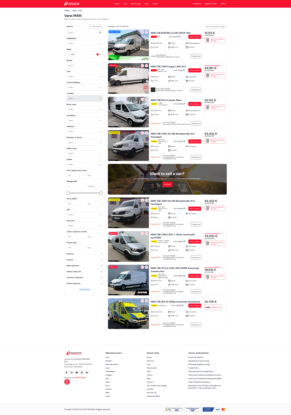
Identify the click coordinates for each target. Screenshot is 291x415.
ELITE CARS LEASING (163, 89)
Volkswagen (110, 371)
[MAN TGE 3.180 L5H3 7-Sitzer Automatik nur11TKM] (128, 246)
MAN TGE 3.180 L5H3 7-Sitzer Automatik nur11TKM (173, 236)
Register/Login (211, 4)
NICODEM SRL (161, 55)
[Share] (142, 32)
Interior (70, 260)
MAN (107, 393)
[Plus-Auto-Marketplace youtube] (76, 372)
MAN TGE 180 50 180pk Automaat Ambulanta (175, 301)
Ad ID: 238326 (178, 104)
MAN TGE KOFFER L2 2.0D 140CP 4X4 (170, 32)
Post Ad (167, 184)
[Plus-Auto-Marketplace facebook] (66, 372)
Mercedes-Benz (112, 364)
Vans (147, 4)
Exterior (70, 254)
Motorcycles (136, 4)
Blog (148, 378)
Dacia (108, 396)
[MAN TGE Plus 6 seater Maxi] (128, 112)
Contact (150, 382)
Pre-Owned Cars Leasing (157, 385)
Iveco (108, 368)
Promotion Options (195, 357)
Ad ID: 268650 (178, 241)
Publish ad (197, 4)
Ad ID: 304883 (176, 305)
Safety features (74, 271)
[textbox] (87, 54)
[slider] (68, 193)
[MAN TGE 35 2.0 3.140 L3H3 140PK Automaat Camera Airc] (128, 280)
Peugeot (109, 375)
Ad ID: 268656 (178, 209)
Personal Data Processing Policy (200, 371)
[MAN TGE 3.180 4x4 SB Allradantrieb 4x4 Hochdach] (128, 146)
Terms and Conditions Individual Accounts (204, 375)
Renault (109, 361)
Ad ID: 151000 (178, 70)
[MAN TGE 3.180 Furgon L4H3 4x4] (128, 78)
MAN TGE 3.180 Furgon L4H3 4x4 (168, 66)
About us (150, 361)
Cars (125, 4)
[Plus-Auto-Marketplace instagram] (71, 372)
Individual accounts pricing (198, 361)
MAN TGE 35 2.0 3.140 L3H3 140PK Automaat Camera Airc (175, 270)
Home (117, 4)
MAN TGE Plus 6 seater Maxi (166, 100)
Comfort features (75, 277)
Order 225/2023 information (199, 382)
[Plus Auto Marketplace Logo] (72, 4)
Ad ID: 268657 (178, 141)
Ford (107, 357)
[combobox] (85, 43)
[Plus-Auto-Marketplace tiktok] (82, 372)
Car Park (150, 389)
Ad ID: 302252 (173, 37)
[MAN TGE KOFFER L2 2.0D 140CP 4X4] (128, 45)
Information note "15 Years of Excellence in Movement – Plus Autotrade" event (204, 386)
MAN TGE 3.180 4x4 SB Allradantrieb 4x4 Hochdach (173, 135)
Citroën (109, 389)
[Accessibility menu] (67, 382)
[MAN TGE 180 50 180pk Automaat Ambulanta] (128, 314)
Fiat (107, 378)
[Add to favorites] (146, 32)
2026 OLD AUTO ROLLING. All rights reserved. (92, 409)
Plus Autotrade (169, 122)
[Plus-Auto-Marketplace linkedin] (87, 372)
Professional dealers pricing (199, 364)
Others (155, 4)
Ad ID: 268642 (178, 276)
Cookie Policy (193, 368)
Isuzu (108, 385)
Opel (107, 382)
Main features (73, 266)
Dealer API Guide (153, 396)
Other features (73, 283)
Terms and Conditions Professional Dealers (205, 378)
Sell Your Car (152, 393)
